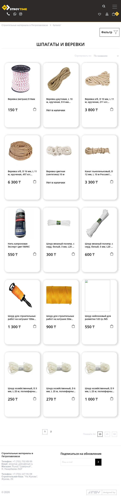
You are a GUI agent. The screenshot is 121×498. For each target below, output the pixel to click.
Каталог (57, 25)
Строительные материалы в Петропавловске (25, 25)
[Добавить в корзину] (34, 109)
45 (107, 434)
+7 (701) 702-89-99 (22, 461)
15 (100, 434)
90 (114, 434)
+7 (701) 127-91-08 (22, 474)
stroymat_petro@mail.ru (21, 464)
